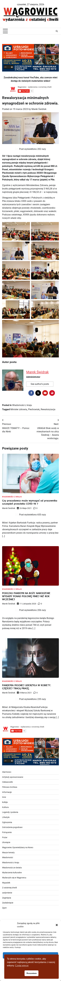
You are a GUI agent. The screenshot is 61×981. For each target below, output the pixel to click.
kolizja (5, 802)
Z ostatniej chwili (9, 887)
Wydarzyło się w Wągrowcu (14, 877)
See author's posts (40, 384)
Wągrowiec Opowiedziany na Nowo (17, 847)
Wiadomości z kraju (22, 405)
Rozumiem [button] (32, 973)
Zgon (4, 908)
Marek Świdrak (38, 109)
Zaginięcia (6, 898)
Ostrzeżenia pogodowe (12, 827)
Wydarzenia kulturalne (12, 872)
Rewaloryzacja (48, 409)
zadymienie (7, 893)
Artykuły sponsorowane (12, 777)
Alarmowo (6, 772)
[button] (56, 925)
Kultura (5, 807)
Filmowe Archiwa (9, 787)
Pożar (4, 837)
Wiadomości (7, 857)
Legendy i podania (10, 812)
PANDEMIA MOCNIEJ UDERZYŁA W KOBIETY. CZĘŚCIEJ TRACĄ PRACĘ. (26, 687)
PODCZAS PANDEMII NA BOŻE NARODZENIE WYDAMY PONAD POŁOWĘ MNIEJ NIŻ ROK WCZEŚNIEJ (26, 596)
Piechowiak (34, 409)
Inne (4, 797)
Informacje (7, 792)
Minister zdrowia (18, 409)
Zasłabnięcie (7, 903)
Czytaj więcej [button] (22, 965)
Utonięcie (6, 842)
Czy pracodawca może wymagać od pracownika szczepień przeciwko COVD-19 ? (29, 502)
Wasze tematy (8, 852)
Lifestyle (6, 817)
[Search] (57, 31)
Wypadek (6, 883)
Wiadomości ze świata (12, 867)
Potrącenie (7, 832)
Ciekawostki (7, 782)
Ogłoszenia (7, 822)
